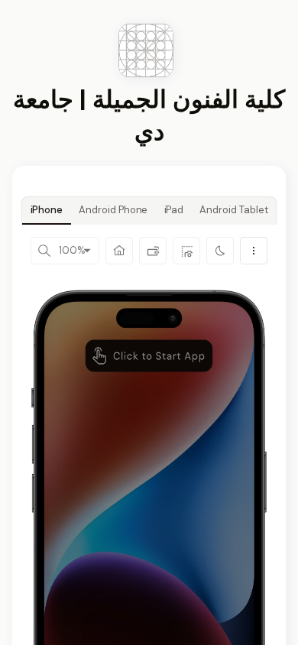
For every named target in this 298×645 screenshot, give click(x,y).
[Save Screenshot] (186, 250)
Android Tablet (233, 209)
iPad (174, 209)
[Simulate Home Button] (119, 250)
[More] (253, 250)
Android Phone (113, 209)
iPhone (47, 209)
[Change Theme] (220, 250)
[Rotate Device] (153, 250)
